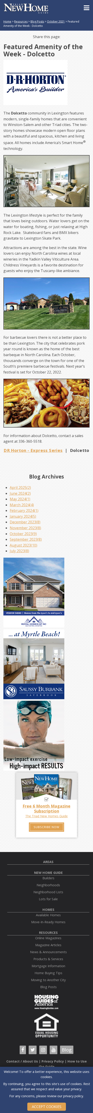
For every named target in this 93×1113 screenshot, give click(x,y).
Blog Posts (37, 21)
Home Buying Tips (48, 973)
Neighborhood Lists (48, 892)
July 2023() (19, 550)
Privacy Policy (53, 1061)
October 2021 (56, 21)
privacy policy (73, 1096)
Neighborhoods (48, 885)
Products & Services (48, 959)
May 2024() (20, 499)
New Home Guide (48, 872)
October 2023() (23, 533)
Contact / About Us (22, 1061)
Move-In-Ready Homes (48, 922)
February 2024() (24, 510)
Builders (48, 878)
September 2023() (26, 539)
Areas (48, 862)
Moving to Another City (48, 980)
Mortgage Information (48, 966)
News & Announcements (48, 952)
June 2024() (20, 493)
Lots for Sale (48, 899)
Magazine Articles (48, 945)
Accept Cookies (46, 1106)
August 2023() (23, 545)
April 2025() (20, 487)
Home (7, 21)
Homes (48, 909)
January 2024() (23, 516)
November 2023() (25, 527)
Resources (21, 21)
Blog (67, 1050)
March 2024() (22, 504)
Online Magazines (48, 938)
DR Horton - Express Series (33, 450)
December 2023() (25, 522)
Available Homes (48, 915)
